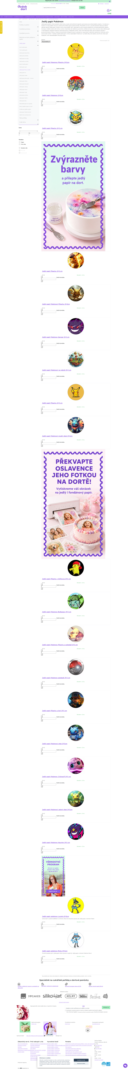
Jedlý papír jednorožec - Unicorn (26, 78)
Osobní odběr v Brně (52, 1043)
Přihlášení (102, 3)
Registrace (107, 3)
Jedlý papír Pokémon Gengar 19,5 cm (55, 337)
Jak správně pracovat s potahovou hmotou (75, 1055)
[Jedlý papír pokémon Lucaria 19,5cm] (75, 905)
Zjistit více (33, 1024)
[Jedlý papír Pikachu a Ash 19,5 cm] (75, 699)
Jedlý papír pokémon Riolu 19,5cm (54, 951)
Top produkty (45, 41)
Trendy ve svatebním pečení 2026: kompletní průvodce (78, 1045)
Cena (20, 127)
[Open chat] (125, 1066)
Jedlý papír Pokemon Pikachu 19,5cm (55, 62)
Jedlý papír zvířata (23, 81)
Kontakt (27, 3)
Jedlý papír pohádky (23, 55)
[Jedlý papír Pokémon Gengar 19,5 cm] (75, 326)
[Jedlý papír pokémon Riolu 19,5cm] (75, 940)
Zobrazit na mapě (99, 1060)
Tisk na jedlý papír (23, 50)
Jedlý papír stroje (23, 92)
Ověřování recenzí (34, 1056)
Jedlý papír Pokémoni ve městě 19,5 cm (56, 370)
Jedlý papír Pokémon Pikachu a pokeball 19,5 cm (60, 645)
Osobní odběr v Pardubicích (54, 1053)
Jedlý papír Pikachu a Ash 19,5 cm (54, 711)
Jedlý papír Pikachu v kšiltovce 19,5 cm (56, 579)
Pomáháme (33, 1053)
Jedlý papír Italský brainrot (25, 112)
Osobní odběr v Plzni (52, 1055)
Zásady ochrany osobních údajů (86, 1012)
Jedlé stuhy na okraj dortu (25, 115)
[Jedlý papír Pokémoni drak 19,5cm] (75, 732)
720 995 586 (99, 1048)
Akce (2, 16)
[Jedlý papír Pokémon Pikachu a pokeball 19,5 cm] (75, 633)
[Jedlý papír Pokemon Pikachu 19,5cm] (75, 51)
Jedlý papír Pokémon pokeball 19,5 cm (56, 678)
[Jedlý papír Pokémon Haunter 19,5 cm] (75, 831)
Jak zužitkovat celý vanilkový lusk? (73, 1051)
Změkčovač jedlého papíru (25, 109)
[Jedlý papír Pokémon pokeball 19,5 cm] (75, 666)
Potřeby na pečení (8, 16)
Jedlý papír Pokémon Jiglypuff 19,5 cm (56, 777)
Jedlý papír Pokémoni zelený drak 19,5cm (57, 810)
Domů (20, 18)
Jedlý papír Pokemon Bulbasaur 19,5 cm (56, 612)
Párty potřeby (64, 16)
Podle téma (71, 16)
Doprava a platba (21, 3)
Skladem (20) (24, 148)
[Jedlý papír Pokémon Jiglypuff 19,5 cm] (75, 765)
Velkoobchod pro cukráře (36, 1058)
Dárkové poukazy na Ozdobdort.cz (38, 1043)
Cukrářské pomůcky (19, 16)
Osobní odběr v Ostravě (53, 1051)
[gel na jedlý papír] (73, 196)
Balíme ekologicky (34, 1051)
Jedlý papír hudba (23, 75)
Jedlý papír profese (23, 95)
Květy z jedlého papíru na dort (25, 106)
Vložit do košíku (60, 68)
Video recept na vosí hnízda (72, 1050)
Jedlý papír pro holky (24, 58)
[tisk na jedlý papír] (73, 503)
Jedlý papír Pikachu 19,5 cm (52, 128)
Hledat (82, 7)
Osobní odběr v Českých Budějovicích (56, 1045)
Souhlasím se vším (81, 1060)
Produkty (25, 18)
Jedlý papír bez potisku (24, 53)
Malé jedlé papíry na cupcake (25, 103)
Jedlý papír (56, 16)
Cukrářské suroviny (30, 16)
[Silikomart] (52, 996)
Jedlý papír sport (23, 67)
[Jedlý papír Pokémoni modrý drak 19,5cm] (75, 425)
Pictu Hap (23, 144)
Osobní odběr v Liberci (52, 1047)
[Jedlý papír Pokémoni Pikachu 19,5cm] (75, 293)
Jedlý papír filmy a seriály (42, 18)
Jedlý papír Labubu (23, 86)
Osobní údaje (21, 1051)
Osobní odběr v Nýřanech (53, 1048)
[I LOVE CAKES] (34, 996)
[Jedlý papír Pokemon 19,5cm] (75, 84)
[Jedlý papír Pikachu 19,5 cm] (75, 117)
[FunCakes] (105, 996)
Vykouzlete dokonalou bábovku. (73, 1048)
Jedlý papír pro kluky (23, 61)
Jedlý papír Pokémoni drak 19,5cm (54, 744)
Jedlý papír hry (22, 72)
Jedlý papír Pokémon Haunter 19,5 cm (56, 842)
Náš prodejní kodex (35, 1060)
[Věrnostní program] (53, 876)
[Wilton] (83, 996)
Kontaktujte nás (96, 1024)
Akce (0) (23, 150)
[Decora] (95, 996)
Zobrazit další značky (64, 1002)
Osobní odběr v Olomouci (53, 1050)
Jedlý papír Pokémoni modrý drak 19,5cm (57, 436)
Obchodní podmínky (23, 1048)
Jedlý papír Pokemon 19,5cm (52, 95)
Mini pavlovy (68, 1047)
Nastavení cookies (81, 1063)
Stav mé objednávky (23, 1043)
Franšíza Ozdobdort (35, 1045)
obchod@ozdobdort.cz (38, 1035)
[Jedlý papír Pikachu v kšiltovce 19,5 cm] (75, 568)
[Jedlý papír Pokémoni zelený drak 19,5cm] (75, 798)
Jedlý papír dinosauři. (24, 84)
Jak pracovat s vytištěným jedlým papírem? (75, 1053)
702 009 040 (99, 1045)
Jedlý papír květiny (23, 98)
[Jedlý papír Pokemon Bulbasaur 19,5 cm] (75, 601)
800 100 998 (30, 1035)
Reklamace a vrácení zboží (24, 1050)
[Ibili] (23, 996)
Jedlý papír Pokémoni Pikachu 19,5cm (56, 304)
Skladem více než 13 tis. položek (38, 1050)
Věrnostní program (33, 3)
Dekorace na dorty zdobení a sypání (44, 16)
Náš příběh (33, 1048)
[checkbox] (21, 142)
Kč (19, 134)
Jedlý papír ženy (22, 100)
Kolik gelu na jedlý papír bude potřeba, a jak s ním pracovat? (80, 1043)
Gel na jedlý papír (23, 47)
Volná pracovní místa (35, 1055)
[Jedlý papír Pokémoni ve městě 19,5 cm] (75, 359)
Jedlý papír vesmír (23, 89)
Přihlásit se (106, 1007)
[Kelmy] (71, 996)
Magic (22, 142)
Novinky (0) (24, 153)
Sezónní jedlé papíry (23, 64)
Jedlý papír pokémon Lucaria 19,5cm (55, 916)
